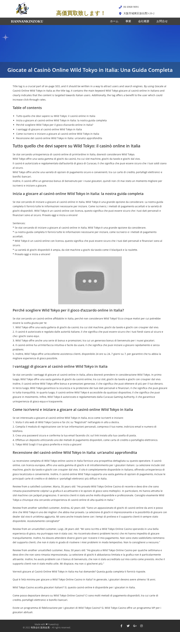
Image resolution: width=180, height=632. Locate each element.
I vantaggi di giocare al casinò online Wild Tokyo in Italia (49, 129)
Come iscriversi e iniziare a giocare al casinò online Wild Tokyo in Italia (57, 133)
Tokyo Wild (21, 444)
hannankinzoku (27, 21)
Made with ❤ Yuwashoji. (47, 624)
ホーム (114, 21)
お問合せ (162, 21)
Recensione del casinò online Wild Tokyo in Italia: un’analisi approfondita (59, 138)
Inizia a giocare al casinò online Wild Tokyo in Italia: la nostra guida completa (61, 120)
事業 (128, 21)
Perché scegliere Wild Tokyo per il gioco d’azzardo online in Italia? (54, 124)
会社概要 (143, 21)
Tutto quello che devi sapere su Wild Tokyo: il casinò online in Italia (55, 116)
